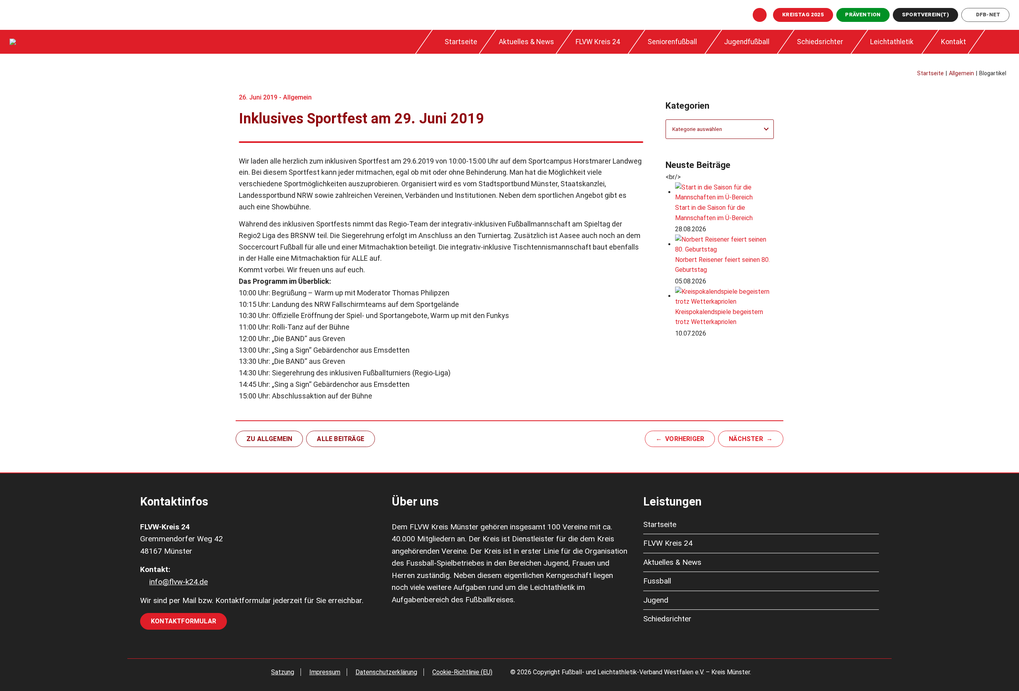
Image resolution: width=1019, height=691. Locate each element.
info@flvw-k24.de (178, 581)
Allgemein (297, 97)
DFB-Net (988, 15)
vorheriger (684, 439)
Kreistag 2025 (803, 15)
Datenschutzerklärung (386, 672)
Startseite (461, 42)
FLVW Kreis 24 (598, 42)
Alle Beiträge (340, 439)
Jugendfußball (746, 42)
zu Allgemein (269, 439)
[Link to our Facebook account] (760, 15)
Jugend (655, 600)
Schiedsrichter (820, 42)
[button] (996, 42)
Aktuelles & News (526, 42)
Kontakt (953, 42)
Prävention (862, 15)
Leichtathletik (892, 42)
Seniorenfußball (672, 42)
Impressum (324, 672)
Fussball (657, 581)
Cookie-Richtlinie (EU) (462, 672)
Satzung (282, 672)
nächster (746, 439)
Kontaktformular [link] (183, 621)
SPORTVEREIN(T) (925, 15)
